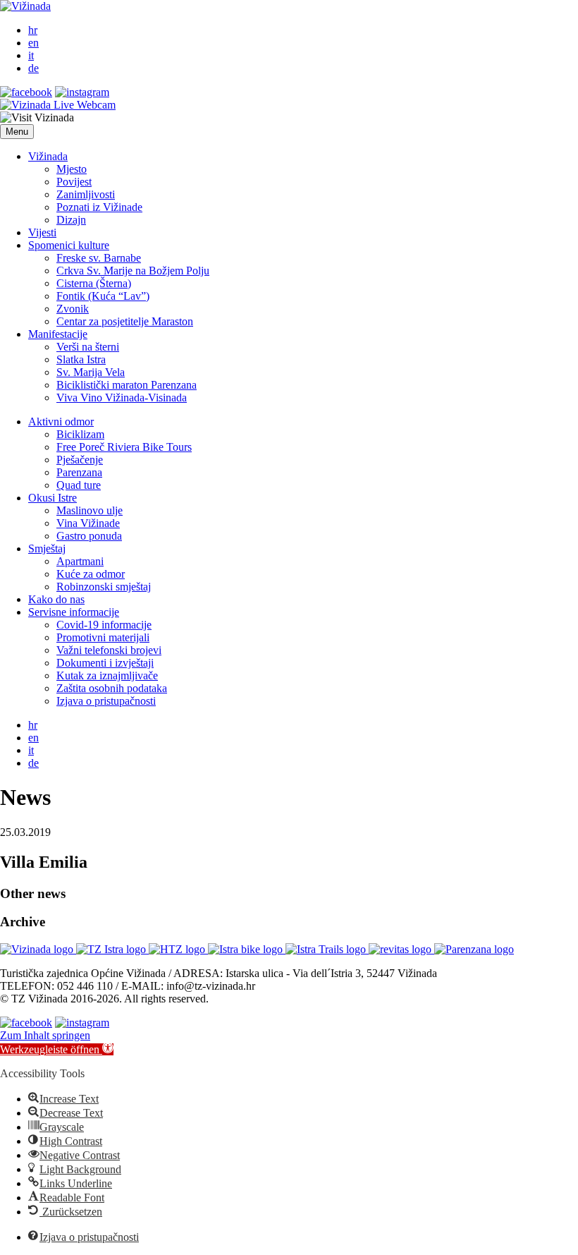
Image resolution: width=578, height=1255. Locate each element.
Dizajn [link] (71, 220)
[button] (17, 131)
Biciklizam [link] (80, 434)
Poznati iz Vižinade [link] (99, 207)
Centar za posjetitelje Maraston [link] (124, 321)
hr (32, 30)
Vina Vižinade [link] (88, 523)
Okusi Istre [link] (52, 498)
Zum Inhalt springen (45, 1035)
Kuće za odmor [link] (90, 574)
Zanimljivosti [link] (85, 194)
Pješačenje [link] (79, 460)
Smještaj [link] (47, 548)
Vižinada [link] (48, 156)
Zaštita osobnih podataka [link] (111, 688)
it (31, 55)
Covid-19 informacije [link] (104, 625)
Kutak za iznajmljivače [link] (107, 675)
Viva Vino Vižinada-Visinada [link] (121, 398)
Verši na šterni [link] (87, 347)
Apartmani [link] (80, 561)
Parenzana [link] (79, 472)
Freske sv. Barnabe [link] (98, 258)
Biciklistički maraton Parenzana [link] (126, 385)
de (33, 68)
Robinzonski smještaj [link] (103, 587)
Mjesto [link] (71, 169)
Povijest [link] (74, 182)
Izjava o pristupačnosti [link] (106, 701)
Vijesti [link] (42, 232)
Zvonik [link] (72, 309)
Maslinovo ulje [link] (89, 510)
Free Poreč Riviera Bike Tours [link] (124, 447)
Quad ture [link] (78, 485)
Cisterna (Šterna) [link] (93, 283)
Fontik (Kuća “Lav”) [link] (102, 296)
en (33, 43)
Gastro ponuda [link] (89, 536)
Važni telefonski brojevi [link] (108, 650)
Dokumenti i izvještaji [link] (105, 663)
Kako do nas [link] (56, 599)
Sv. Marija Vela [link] (90, 372)
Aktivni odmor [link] (61, 422)
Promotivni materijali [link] (102, 637)
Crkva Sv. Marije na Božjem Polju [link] (132, 271)
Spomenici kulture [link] (68, 245)
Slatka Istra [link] (81, 359)
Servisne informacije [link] (73, 612)
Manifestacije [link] (57, 334)
